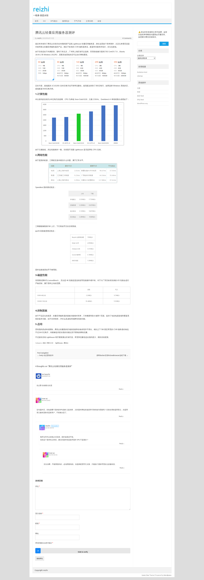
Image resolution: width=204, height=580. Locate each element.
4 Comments (126, 38)
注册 (138, 88)
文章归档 (89, 21)
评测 (48, 343)
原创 (44, 343)
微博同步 (65, 21)
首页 (36, 21)
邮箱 (37, 523)
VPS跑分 (53, 21)
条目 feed (140, 96)
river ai (44, 399)
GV (44, 21)
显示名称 (39, 513)
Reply (121, 389)
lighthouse (59, 343)
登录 (138, 92)
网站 (37, 533)
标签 (99, 21)
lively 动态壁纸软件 (45, 355)
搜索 (164, 44)
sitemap (140, 76)
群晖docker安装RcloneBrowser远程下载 (112, 355)
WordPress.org (142, 103)
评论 (37, 486)
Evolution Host (142, 72)
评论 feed (140, 99)
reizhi (41, 9)
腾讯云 (66, 343)
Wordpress (167, 575)
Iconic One (145, 575)
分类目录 (140, 55)
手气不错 (77, 21)
